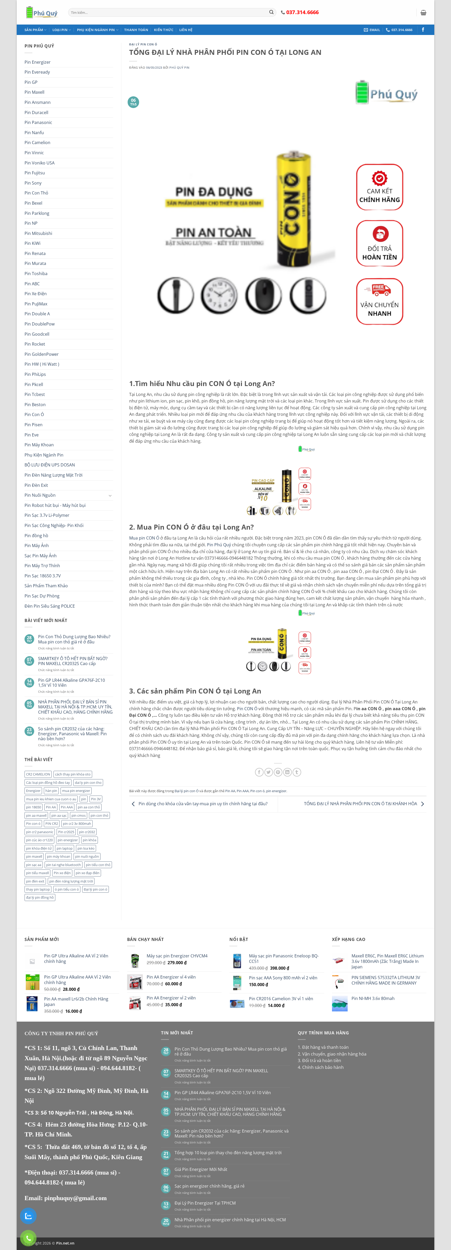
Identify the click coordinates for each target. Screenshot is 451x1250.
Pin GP (31, 82)
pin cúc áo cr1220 (39, 840)
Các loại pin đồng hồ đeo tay (48, 782)
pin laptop (65, 848)
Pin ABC (32, 284)
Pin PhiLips (35, 374)
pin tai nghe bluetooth (63, 864)
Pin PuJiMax (36, 304)
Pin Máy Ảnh (37, 545)
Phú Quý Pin (179, 67)
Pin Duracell (36, 112)
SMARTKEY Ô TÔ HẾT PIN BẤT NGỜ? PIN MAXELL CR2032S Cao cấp (73, 661)
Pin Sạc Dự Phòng (42, 596)
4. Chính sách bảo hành (321, 1067)
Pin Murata (35, 263)
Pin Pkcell (34, 384)
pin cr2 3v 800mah (77, 823)
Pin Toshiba (36, 273)
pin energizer (68, 840)
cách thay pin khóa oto (73, 774)
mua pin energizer (76, 790)
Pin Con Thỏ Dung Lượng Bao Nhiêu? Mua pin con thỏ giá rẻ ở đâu (74, 639)
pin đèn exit (35, 881)
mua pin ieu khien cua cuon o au (51, 799)
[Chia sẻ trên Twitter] (268, 772)
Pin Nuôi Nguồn (40, 495)
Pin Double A (37, 314)
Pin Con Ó (34, 414)
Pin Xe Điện (36, 294)
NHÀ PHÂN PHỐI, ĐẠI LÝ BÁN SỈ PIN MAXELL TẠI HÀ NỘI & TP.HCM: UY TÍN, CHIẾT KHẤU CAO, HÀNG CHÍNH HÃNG (75, 707)
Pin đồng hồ (36, 535)
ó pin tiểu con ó (67, 889)
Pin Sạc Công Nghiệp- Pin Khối (54, 525)
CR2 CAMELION (38, 774)
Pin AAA (67, 807)
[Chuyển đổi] (110, 495)
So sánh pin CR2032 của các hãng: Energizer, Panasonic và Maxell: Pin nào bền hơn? (72, 734)
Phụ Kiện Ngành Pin (96, 29)
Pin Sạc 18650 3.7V (43, 576)
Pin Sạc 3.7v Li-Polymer (47, 515)
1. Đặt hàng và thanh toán (323, 1047)
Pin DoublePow (40, 324)
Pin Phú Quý (219, 545)
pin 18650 (33, 807)
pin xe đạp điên (87, 872)
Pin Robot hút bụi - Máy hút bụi (55, 505)
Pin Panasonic (38, 122)
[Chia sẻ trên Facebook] (259, 772)
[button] (423, 12)
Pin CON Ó (247, 709)
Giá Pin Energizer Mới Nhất (201, 1169)
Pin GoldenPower (42, 354)
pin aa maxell (36, 815)
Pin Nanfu (34, 132)
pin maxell (34, 856)
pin (83, 799)
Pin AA (51, 807)
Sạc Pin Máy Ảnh (41, 556)
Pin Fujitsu (35, 173)
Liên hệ (186, 29)
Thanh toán (136, 29)
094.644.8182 (117, 1068)
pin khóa (89, 840)
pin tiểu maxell (37, 872)
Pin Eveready (37, 72)
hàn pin (51, 790)
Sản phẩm (34, 29)
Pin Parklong (37, 213)
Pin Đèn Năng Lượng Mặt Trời (53, 475)
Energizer (33, 790)
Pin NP (31, 223)
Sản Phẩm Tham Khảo (46, 586)
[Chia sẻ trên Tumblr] (297, 772)
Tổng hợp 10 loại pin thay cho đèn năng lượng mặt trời (228, 1152)
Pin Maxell (34, 92)
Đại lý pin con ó (95, 889)
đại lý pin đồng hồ (40, 897)
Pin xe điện (62, 872)
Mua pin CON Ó (144, 538)
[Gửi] (271, 12)
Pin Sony (33, 183)
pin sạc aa (33, 864)
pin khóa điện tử (39, 848)
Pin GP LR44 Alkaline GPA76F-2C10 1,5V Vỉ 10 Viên (71, 683)
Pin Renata (35, 253)
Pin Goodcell (37, 334)
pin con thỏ (99, 815)
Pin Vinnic (34, 153)
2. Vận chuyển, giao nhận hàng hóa (332, 1054)
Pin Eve (32, 435)
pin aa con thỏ (89, 807)
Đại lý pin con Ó (143, 44)
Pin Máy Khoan (39, 445)
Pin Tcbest (35, 394)
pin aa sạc (59, 815)
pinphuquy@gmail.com (75, 1198)
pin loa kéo (86, 848)
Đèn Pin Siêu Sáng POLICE (50, 606)
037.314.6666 (56, 1068)
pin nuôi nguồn (87, 856)
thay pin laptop (38, 889)
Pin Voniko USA (40, 163)
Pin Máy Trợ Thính (42, 565)
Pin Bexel (33, 203)
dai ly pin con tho (88, 782)
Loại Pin (60, 29)
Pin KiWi (32, 243)
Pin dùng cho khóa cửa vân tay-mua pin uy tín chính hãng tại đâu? (203, 804)
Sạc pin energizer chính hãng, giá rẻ (210, 1186)
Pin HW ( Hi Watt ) (42, 364)
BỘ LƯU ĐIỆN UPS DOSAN (50, 465)
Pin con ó (33, 823)
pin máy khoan (58, 856)
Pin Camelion (37, 142)
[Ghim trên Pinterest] (278, 772)
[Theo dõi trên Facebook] (423, 29)
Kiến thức (163, 29)
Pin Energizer (38, 62)
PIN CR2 (51, 823)
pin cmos (79, 815)
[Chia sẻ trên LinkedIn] (287, 772)
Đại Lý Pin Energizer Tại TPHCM (205, 1203)
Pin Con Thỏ (36, 193)
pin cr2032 (87, 832)
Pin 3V (96, 799)
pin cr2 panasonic (39, 832)
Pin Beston (35, 404)
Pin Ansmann (38, 102)
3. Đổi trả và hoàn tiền (319, 1060)
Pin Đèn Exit (36, 485)
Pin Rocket (35, 344)
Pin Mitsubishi (38, 233)
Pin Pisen (34, 425)
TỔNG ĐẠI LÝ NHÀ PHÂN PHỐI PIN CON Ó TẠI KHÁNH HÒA (361, 804)
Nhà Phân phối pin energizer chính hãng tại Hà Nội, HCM (230, 1219)
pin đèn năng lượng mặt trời (71, 881)
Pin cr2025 (66, 832)
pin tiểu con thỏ (98, 864)
